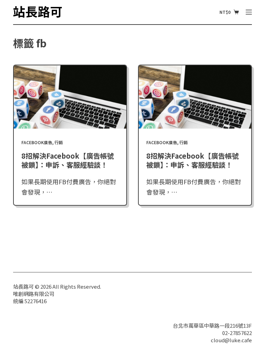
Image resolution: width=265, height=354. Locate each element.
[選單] (249, 12)
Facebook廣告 (36, 142)
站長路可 (23, 286)
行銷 (59, 142)
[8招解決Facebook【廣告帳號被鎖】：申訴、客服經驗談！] (70, 97)
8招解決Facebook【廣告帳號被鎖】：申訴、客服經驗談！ (67, 160)
